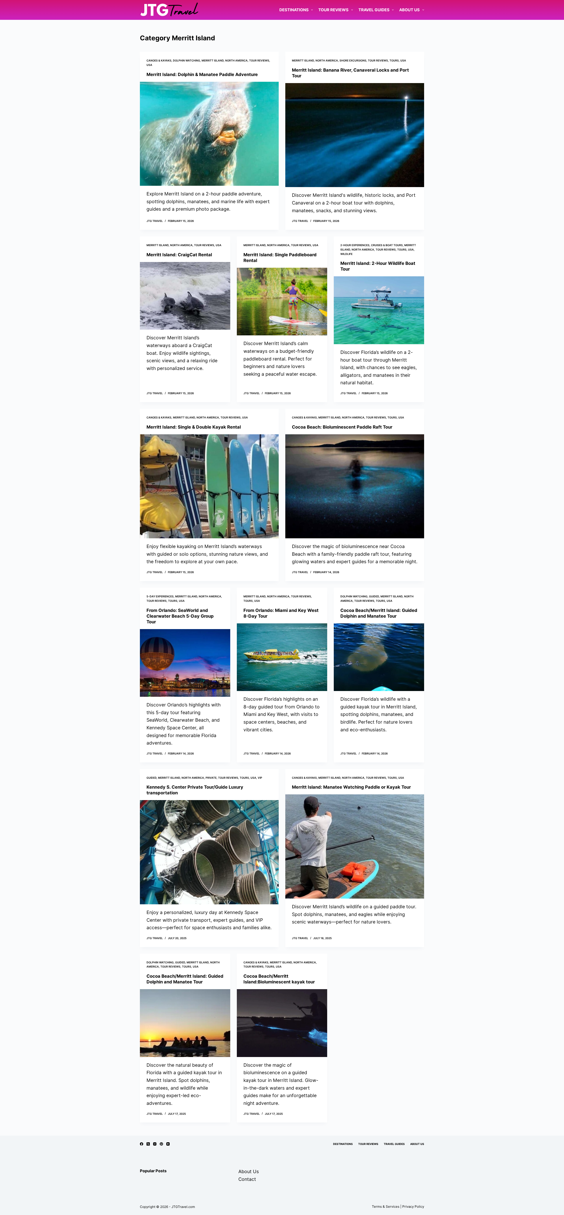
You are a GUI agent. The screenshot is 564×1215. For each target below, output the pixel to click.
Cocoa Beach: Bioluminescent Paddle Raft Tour (342, 427)
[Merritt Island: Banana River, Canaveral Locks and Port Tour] (354, 135)
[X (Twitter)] (148, 1144)
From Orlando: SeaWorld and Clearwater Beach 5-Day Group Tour (180, 616)
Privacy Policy (413, 1206)
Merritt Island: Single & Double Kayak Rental (194, 427)
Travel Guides (374, 9)
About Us (409, 9)
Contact (247, 1179)
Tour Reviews (333, 9)
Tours (394, 60)
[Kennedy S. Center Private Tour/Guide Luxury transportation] (209, 852)
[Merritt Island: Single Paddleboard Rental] (282, 302)
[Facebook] (141, 1144)
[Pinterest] (161, 1144)
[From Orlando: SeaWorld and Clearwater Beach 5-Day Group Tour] (185, 663)
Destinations (294, 9)
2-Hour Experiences (354, 245)
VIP (260, 777)
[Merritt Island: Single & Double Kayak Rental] (209, 486)
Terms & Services (385, 1206)
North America (236, 60)
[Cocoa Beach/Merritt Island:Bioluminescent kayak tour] (282, 1023)
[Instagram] (154, 1144)
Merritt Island (213, 60)
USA (149, 65)
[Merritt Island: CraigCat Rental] (185, 296)
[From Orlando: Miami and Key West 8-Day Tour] (282, 657)
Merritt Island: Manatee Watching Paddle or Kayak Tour (351, 787)
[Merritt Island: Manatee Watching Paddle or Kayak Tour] (354, 846)
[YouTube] (168, 1144)
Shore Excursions (353, 60)
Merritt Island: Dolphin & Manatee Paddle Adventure (202, 74)
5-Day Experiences (160, 596)
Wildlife (346, 254)
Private (211, 777)
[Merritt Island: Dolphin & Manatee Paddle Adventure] (209, 134)
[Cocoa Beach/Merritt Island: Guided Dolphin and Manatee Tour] (379, 657)
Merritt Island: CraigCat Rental (179, 254)
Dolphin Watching (186, 60)
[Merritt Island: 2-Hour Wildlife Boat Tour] (379, 310)
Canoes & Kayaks (159, 60)
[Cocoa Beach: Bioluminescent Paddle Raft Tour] (354, 486)
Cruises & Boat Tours (387, 245)
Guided (374, 596)
